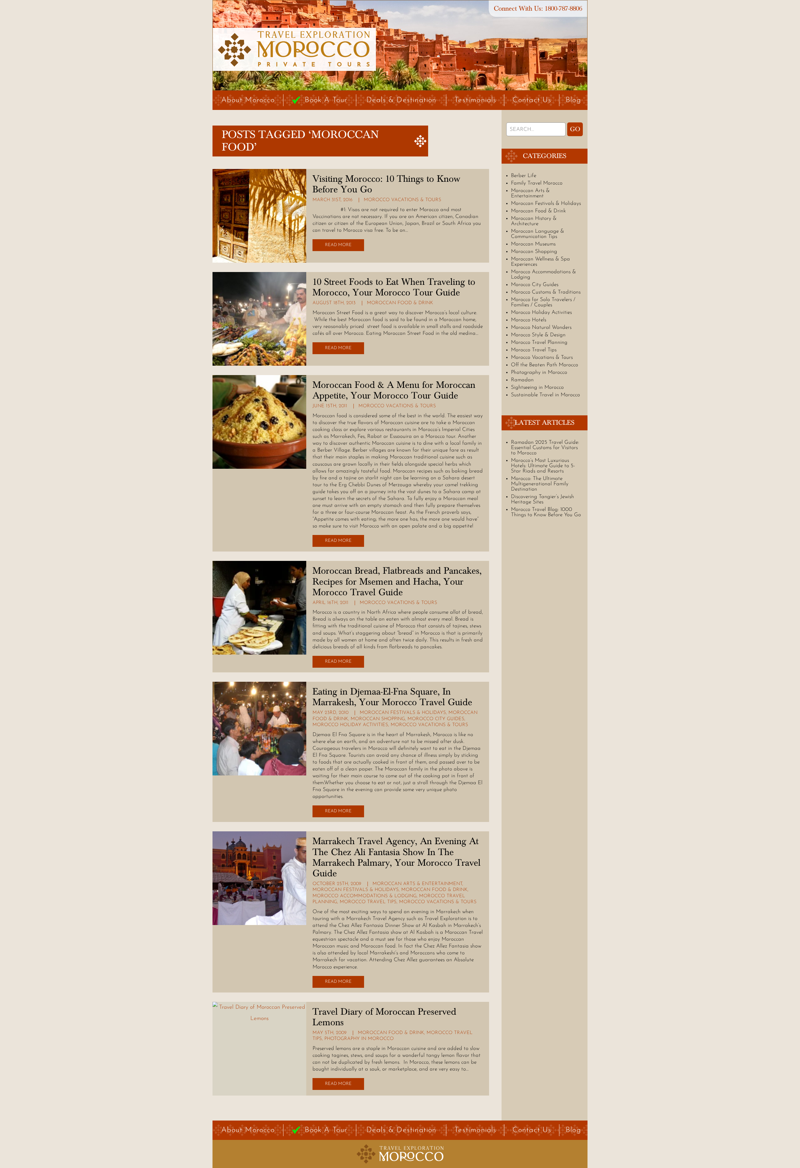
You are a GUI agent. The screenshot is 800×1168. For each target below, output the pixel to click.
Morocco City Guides (436, 719)
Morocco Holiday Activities (350, 725)
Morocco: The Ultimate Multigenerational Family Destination (539, 484)
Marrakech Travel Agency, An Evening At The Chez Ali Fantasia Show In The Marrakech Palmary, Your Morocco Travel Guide (396, 857)
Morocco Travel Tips (368, 902)
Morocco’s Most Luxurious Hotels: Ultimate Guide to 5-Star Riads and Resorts (543, 466)
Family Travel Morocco (536, 183)
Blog (573, 100)
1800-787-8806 (563, 8)
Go (575, 129)
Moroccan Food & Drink (400, 303)
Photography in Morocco (359, 1039)
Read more (338, 245)
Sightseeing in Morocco (537, 387)
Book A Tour (326, 100)
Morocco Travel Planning (539, 342)
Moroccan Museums (533, 244)
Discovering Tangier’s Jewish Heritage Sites (542, 499)
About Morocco (248, 100)
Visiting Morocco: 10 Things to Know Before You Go (386, 184)
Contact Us (532, 100)
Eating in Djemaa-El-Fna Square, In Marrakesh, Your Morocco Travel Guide (392, 697)
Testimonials (475, 100)
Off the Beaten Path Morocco (544, 365)
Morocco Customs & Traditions (546, 292)
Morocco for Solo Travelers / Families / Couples (543, 302)
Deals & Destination (401, 100)
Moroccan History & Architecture (534, 221)
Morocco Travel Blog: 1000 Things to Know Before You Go (546, 512)
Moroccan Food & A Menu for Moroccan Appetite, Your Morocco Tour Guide (393, 390)
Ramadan (522, 380)
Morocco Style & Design (538, 335)
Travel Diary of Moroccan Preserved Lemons (384, 1017)
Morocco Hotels (528, 320)
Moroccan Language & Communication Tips (537, 234)
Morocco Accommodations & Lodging (364, 896)
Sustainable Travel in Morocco (545, 395)
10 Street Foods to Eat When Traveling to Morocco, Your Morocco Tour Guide (393, 287)
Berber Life (523, 175)
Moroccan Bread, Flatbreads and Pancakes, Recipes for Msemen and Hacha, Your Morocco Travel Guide (397, 581)
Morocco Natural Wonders (541, 327)
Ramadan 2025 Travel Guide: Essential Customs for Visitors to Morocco (545, 448)
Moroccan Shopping (378, 719)
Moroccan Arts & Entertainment (417, 884)
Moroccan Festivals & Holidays (403, 712)
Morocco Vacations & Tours (402, 200)
